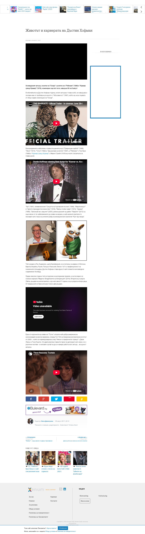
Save (70, 397)
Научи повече (51, 528)
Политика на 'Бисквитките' (38, 517)
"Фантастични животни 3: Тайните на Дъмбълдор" (79, 470)
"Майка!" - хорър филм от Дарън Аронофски (39, 441)
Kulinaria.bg (103, 496)
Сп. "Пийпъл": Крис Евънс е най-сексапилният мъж (32, 468)
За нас (31, 497)
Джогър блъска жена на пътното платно (75, 441)
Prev (141, 7)
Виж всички (85, 501)
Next (141, 11)
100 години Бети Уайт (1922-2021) (63, 468)
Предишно (30, 437)
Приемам (63, 528)
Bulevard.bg (84, 496)
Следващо (82, 437)
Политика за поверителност (66, 531)
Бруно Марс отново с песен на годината (48, 468)
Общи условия (50, 531)
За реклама (33, 505)
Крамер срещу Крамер (40, 154)
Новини (32, 501)
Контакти (54, 501)
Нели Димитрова (47, 421)
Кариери (54, 497)
